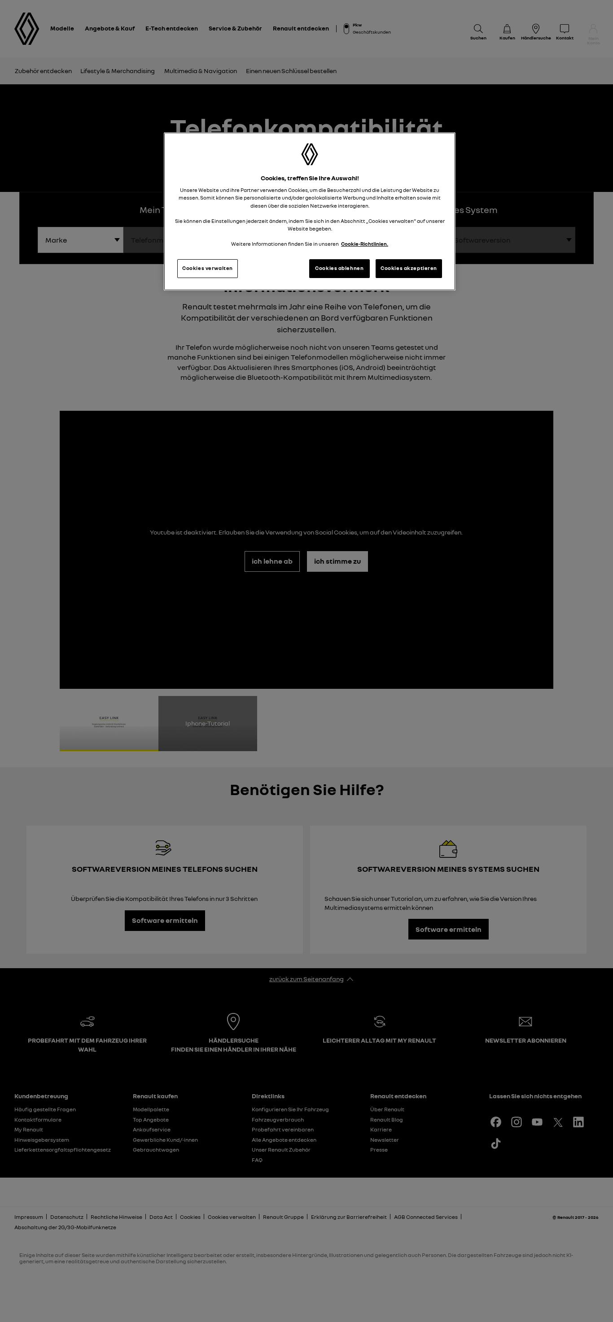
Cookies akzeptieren (409, 268)
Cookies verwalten (207, 268)
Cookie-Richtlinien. (364, 244)
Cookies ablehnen (339, 268)
